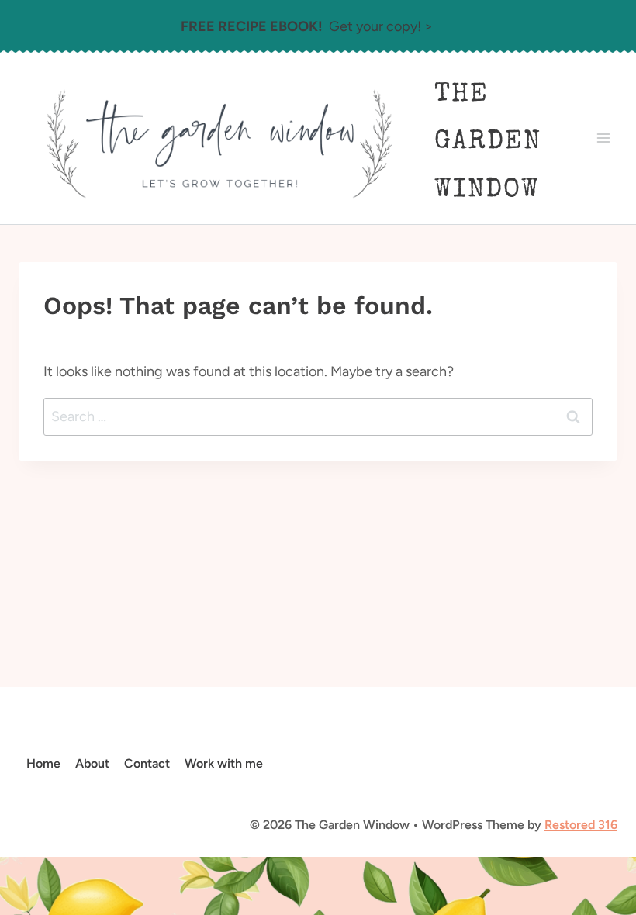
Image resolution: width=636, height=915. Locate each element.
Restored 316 (580, 824)
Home (43, 763)
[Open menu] (603, 138)
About (92, 763)
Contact (147, 763)
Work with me (224, 763)
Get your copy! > (307, 26)
